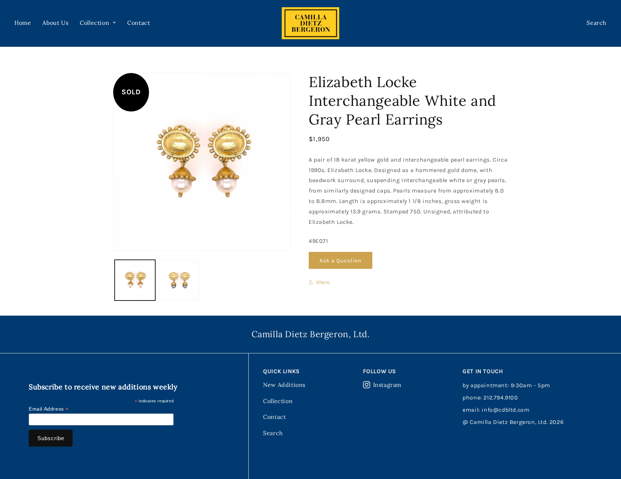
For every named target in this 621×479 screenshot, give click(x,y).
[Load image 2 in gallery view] (179, 280)
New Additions (284, 384)
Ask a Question (340, 260)
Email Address (49, 409)
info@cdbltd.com (505, 409)
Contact (138, 22)
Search (273, 433)
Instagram (387, 384)
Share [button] (323, 282)
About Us (55, 22)
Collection (278, 401)
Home (22, 22)
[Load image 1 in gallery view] (135, 280)
